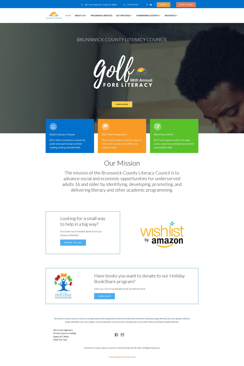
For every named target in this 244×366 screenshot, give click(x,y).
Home (68, 15)
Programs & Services (101, 15)
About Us (80, 15)
